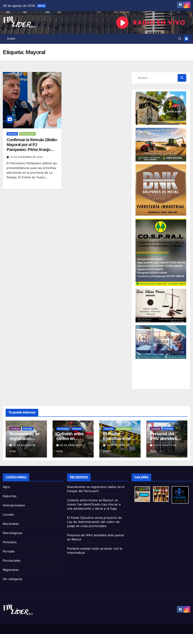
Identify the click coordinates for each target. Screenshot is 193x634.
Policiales (63, 429)
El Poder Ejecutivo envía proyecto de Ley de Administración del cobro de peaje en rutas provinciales (94, 522)
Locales (15, 429)
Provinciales (27, 134)
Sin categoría (12, 579)
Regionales (11, 570)
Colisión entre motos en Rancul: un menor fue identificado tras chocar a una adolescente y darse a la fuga (94, 504)
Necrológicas (12, 533)
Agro (6, 487)
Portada (12, 134)
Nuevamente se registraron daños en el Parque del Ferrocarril (95, 489)
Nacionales (11, 524)
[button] (179, 39)
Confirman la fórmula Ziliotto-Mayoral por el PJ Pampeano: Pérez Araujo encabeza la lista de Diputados (32, 149)
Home (11, 38)
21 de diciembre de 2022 (26, 157)
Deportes (10, 496)
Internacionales (14, 505)
